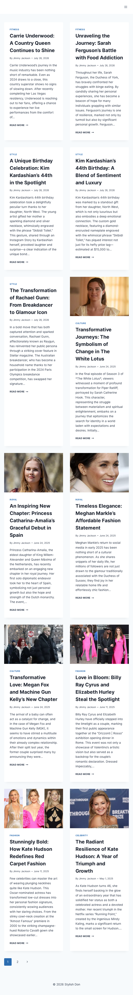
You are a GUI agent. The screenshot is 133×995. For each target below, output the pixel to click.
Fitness (14, 29)
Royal (13, 499)
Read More (19, 125)
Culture (81, 323)
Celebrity (82, 835)
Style (13, 154)
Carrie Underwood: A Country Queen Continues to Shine (32, 43)
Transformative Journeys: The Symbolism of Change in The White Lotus (94, 344)
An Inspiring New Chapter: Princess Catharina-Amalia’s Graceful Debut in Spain (32, 520)
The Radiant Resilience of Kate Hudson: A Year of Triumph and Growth (97, 856)
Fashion (80, 671)
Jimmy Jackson (21, 58)
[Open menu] (125, 7)
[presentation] (99, 296)
